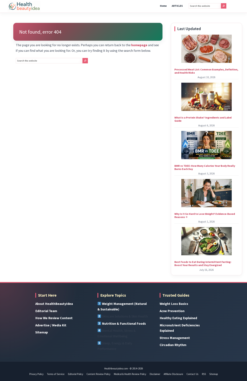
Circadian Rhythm (173, 345)
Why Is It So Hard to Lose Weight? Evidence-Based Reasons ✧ (204, 215)
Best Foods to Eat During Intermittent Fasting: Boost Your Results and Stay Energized (202, 263)
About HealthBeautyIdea (54, 304)
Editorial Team (46, 311)
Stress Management (175, 338)
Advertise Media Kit (50, 325)
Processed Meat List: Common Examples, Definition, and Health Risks (206, 71)
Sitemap (41, 332)
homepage (139, 45)
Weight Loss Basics (174, 304)
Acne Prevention (172, 311)
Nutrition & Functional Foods (124, 323)
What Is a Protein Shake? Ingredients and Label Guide (203, 119)
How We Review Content (54, 318)
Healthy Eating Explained (178, 318)
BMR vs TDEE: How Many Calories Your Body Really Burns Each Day (204, 167)
